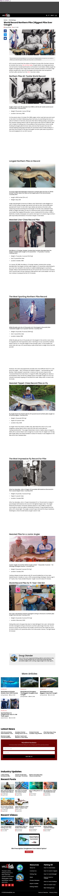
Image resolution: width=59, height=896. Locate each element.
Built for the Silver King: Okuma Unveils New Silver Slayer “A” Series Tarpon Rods (35, 776)
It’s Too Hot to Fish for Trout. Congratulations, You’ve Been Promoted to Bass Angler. (7, 808)
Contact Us (33, 871)
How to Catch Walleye (50, 881)
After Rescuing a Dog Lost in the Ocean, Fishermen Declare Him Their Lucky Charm (50, 734)
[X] (6, 885)
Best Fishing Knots (49, 888)
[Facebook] (3, 885)
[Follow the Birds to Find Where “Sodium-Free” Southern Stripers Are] (22, 801)
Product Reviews (34, 880)
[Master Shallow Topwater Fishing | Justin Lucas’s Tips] (50, 821)
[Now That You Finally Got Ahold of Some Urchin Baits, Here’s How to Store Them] (22, 785)
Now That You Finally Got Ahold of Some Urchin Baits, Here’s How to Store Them (21, 792)
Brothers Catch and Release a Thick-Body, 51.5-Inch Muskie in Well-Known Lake (21, 738)
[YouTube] (9, 885)
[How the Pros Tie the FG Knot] (36, 821)
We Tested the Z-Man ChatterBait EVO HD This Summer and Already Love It (50, 792)
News (31, 877)
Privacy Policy (53, 892)
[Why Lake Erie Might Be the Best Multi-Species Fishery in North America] (7, 785)
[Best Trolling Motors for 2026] (36, 785)
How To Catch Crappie (50, 871)
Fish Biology (12, 20)
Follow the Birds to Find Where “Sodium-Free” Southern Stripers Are (21, 808)
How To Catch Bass (49, 868)
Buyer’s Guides (34, 883)
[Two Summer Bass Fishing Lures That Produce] (7, 821)
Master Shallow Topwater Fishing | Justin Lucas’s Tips (49, 828)
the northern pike (27, 65)
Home (5, 20)
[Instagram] (12, 885)
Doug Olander (26, 655)
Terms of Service (43, 892)
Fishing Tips (33, 874)
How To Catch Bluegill (50, 874)
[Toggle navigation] (56, 15)
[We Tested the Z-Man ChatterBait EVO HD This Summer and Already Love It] (50, 785)
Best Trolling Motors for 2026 (36, 791)
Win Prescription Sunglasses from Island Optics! (29, 848)
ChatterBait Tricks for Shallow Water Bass (21, 827)
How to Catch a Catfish (48, 877)
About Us (32, 868)
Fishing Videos (34, 886)
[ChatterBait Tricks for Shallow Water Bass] (22, 821)
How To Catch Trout (50, 884)
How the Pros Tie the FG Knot (35, 827)
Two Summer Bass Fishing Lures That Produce (6, 828)
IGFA (28, 72)
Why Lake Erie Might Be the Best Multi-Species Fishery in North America (7, 792)
